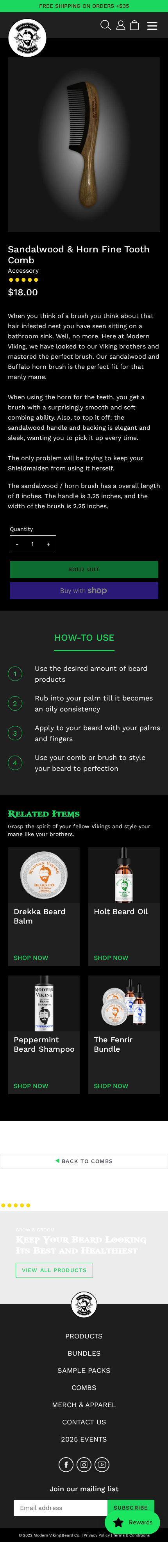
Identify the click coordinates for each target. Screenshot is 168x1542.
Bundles (84, 1353)
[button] (24, 280)
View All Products (54, 1270)
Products (84, 1336)
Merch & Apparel (84, 1405)
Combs (84, 1387)
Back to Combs (86, 1161)
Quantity (21, 529)
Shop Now (31, 957)
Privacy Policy (97, 1535)
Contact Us (84, 1422)
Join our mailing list (84, 1489)
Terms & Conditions (131, 1535)
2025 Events (84, 1439)
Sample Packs (84, 1370)
